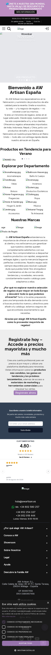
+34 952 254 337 (25, 512)
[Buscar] (9, 28)
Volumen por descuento (25, 23)
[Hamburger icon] (3, 29)
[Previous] (3, 471)
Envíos (28, 21)
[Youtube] (37, 639)
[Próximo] (48, 471)
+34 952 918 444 (25, 515)
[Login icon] (47, 29)
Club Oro (37, 21)
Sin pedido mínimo (17, 21)
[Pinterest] (21, 639)
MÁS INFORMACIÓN (25, 12)
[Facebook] (29, 639)
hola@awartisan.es (25, 501)
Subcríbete (25, 430)
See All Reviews (24, 457)
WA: (27, 507)
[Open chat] (43, 643)
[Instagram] (14, 639)
